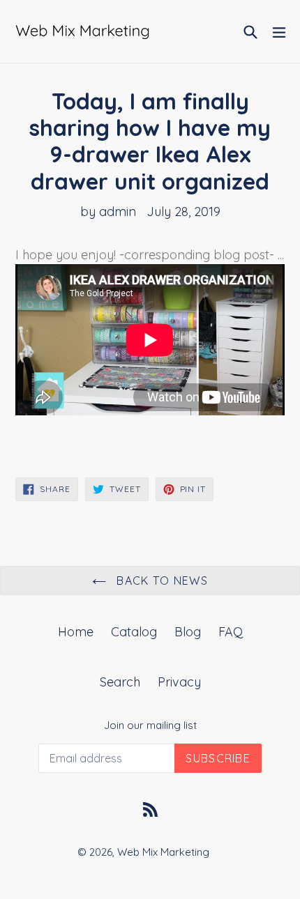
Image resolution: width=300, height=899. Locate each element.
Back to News (160, 580)
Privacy (179, 682)
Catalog (134, 632)
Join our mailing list (150, 725)
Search (120, 682)
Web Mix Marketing (163, 852)
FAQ (230, 632)
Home (75, 632)
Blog (187, 632)
